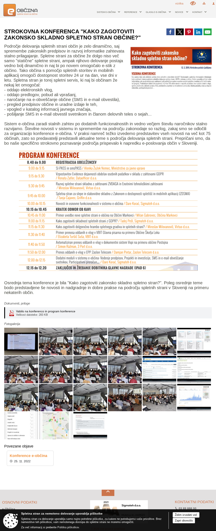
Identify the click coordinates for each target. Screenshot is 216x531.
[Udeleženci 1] (125, 397)
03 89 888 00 (187, 508)
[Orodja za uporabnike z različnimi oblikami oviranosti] (193, 3)
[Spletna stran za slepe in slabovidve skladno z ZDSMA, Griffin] (125, 341)
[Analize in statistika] (194, 397)
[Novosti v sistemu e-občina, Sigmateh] (160, 341)
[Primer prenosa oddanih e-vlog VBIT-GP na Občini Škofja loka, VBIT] (125, 369)
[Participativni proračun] (90, 425)
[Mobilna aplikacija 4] (56, 425)
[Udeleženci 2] (160, 397)
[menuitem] (107, 11)
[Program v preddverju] (21, 341)
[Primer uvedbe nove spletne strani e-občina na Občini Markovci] (56, 369)
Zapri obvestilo (184, 520)
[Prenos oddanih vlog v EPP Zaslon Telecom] (56, 397)
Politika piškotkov (68, 527)
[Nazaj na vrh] (108, 493)
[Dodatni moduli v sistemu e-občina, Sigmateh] (90, 397)
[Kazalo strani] (204, 3)
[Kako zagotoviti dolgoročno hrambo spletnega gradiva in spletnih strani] (90, 369)
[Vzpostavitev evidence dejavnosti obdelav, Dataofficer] (56, 341)
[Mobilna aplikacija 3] (21, 425)
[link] (170, 31)
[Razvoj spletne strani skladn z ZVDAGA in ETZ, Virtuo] (90, 341)
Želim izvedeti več (186, 514)
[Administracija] (194, 341)
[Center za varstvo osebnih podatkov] (194, 369)
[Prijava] (213, 3)
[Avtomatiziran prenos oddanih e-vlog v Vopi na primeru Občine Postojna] (21, 397)
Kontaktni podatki (194, 502)
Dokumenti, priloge (17, 303)
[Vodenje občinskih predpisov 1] (160, 369)
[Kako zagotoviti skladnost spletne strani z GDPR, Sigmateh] (21, 369)
